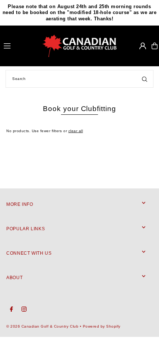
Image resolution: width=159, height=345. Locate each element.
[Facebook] (11, 309)
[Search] (144, 79)
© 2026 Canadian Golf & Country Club (42, 326)
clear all (75, 131)
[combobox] (79, 79)
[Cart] (155, 46)
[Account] (142, 46)
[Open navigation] (19, 45)
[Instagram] (24, 309)
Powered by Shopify (102, 326)
